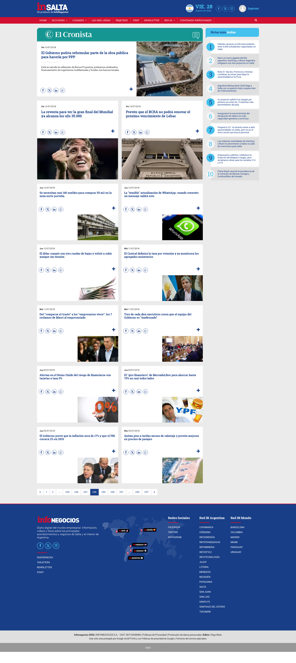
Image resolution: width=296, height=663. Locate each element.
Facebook (174, 527)
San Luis (204, 596)
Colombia (237, 532)
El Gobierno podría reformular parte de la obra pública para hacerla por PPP (84, 54)
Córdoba (205, 532)
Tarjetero (121, 20)
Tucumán (205, 611)
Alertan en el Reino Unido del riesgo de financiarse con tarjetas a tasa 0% (75, 376)
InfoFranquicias (209, 542)
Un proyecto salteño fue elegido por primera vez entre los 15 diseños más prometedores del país (236, 102)
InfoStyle (205, 552)
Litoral (204, 567)
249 (103, 492)
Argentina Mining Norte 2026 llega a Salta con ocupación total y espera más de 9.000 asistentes (237, 88)
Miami (234, 542)
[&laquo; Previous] (40, 492)
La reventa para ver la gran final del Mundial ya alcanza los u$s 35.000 (77, 114)
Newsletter (151, 20)
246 (76, 492)
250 (112, 492)
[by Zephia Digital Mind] (148, 647)
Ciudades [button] (78, 20)
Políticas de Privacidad (154, 634)
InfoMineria (206, 547)
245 (67, 492)
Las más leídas (101, 20)
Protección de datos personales (184, 634)
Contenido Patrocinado (196, 20)
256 (137, 492)
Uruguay (236, 552)
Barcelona (237, 527)
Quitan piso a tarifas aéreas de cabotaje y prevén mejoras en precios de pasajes (161, 437)
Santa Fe (204, 601)
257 (146, 492)
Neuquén (204, 577)
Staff (136, 20)
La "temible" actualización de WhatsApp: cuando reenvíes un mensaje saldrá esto (161, 194)
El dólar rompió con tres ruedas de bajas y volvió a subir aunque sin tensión (76, 255)
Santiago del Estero (212, 606)
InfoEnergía (207, 537)
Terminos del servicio (186, 638)
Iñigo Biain (216, 634)
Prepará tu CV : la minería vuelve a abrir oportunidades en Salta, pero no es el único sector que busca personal (236, 130)
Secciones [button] (58, 20)
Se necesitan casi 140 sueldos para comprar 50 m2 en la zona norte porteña (76, 194)
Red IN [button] (168, 20)
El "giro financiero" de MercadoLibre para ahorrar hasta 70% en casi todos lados (160, 376)
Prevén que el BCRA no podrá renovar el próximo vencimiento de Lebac (158, 114)
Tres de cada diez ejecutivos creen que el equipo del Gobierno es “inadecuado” (157, 315)
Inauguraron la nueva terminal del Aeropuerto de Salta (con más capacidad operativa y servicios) (234, 116)
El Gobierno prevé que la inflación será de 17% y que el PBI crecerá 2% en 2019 (77, 437)
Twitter (173, 532)
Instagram (174, 537)
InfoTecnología (209, 557)
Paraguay (237, 547)
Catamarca (206, 527)
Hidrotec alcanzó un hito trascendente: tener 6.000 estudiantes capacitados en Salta (237, 46)
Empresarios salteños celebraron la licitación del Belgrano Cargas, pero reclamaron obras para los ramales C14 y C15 (236, 159)
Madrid (235, 537)
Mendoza (205, 572)
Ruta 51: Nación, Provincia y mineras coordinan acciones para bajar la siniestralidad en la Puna (235, 74)
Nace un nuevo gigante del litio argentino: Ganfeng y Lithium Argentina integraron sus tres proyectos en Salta (236, 60)
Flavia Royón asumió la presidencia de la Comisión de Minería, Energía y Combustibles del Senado (236, 174)
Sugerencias (45, 557)
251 (121, 492)
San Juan (205, 591)
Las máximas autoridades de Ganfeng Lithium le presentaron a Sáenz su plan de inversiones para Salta (236, 144)
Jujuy (203, 562)
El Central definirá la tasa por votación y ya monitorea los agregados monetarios (161, 255)
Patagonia (205, 581)
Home (43, 20)
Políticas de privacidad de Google (158, 638)
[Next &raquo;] (154, 492)
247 (85, 492)
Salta (202, 586)
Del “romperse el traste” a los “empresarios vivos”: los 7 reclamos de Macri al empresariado (76, 315)
